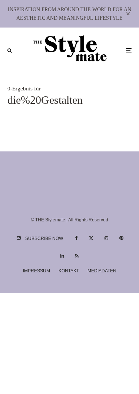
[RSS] (77, 256)
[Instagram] (106, 238)
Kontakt (69, 270)
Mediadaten (101, 270)
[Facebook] (76, 238)
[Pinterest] (121, 238)
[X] (91, 238)
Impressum (36, 270)
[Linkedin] (62, 256)
